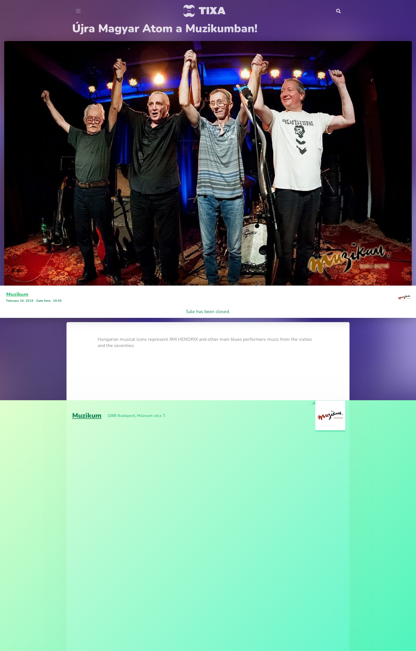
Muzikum (17, 294)
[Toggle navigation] (78, 11)
